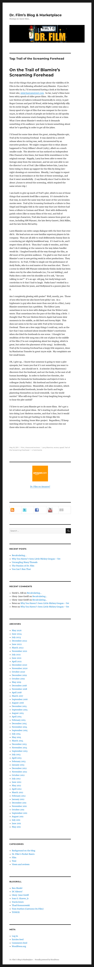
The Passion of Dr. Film (23, 565)
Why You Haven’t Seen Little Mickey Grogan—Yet (36, 559)
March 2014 (17, 740)
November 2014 (19, 727)
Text (14, 861)
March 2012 (17, 792)
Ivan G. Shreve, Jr (20, 898)
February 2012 (19, 796)
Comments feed (19, 943)
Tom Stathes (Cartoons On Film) (28, 909)
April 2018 (17, 692)
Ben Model (17, 888)
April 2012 (17, 789)
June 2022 (17, 644)
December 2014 (19, 723)
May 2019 (16, 682)
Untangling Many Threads (24, 562)
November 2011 (19, 806)
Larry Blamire (47, 447)
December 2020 (19, 665)
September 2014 (20, 730)
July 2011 (16, 820)
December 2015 (19, 706)
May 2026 (17, 630)
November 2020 (19, 668)
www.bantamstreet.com (32, 93)
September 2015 (20, 709)
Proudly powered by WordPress (47, 960)
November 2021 (19, 651)
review (56, 447)
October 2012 (18, 775)
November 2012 (19, 771)
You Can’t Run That (21, 569)
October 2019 (18, 678)
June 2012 (16, 782)
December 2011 (19, 802)
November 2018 (19, 689)
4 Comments (37, 450)
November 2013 (19, 747)
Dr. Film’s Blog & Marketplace (35, 15)
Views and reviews (32, 447)
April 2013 (16, 758)
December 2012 (19, 768)
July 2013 (16, 754)
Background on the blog (23, 850)
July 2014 (16, 734)
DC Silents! (17, 891)
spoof (62, 447)
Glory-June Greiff (20, 895)
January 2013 (18, 765)
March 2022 (18, 647)
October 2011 (18, 809)
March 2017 (17, 696)
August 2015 (18, 713)
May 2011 (16, 827)
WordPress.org (19, 946)
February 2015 (19, 720)
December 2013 (19, 744)
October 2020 (18, 672)
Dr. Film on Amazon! (40, 486)
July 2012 (16, 778)
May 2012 (16, 785)
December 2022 (19, 641)
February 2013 (18, 761)
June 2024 (17, 634)
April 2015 (17, 716)
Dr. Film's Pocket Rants (23, 854)
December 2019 (19, 675)
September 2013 (19, 751)
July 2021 (16, 654)
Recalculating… (19, 555)
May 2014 (16, 737)
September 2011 (19, 813)
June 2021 (16, 658)
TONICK (16, 912)
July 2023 (16, 637)
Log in (15, 936)
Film (22, 447)
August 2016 (18, 703)
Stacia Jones (18, 902)
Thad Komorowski (21, 905)
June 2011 (16, 823)
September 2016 (20, 699)
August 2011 (17, 816)
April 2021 (17, 661)
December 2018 (19, 685)
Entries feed (18, 939)
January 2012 (18, 799)
